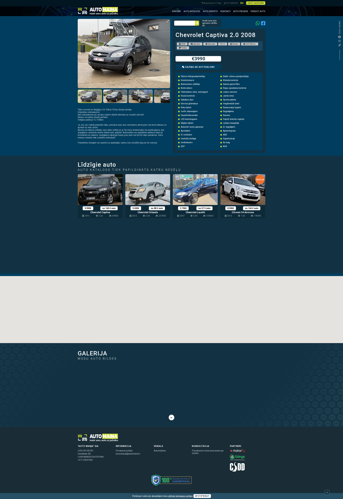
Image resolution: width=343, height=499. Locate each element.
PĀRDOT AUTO (258, 11)
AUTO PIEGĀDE (240, 11)
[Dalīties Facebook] (263, 23)
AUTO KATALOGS (192, 11)
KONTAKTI (225, 11)
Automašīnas (160, 450)
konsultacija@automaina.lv (128, 453)
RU (241, 3)
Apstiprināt (202, 496)
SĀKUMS (176, 11)
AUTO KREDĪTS (210, 11)
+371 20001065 (85, 460)
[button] (168, 21)
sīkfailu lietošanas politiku (180, 496)
